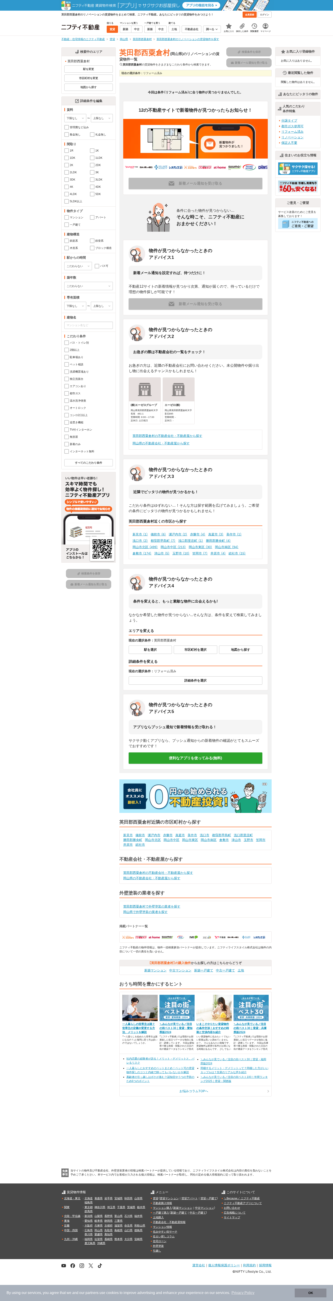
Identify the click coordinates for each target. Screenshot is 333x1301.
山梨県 (98, 1216)
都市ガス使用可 (292, 126)
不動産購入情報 (162, 1203)
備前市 (158, 534)
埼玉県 (111, 1207)
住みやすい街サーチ (165, 1231)
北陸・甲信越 (72, 1216)
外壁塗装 (158, 1246)
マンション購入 (162, 1207)
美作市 (234, 534)
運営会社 (198, 1265)
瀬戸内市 (178, 534)
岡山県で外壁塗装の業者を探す (145, 912)
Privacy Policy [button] (243, 1293)
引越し (157, 1250)
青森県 (98, 1198)
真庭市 (216, 534)
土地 (241, 970)
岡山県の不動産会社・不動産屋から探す (161, 443)
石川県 (128, 1216)
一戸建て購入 (161, 1212)
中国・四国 (71, 1230)
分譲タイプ (289, 120)
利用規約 (249, 1265)
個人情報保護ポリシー (224, 1265)
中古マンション (180, 970)
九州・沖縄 (71, 1239)
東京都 (88, 1207)
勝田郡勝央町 (218, 540)
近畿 (67, 1225)
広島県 (88, 1230)
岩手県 (108, 1198)
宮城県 (118, 1198)
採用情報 (265, 1265)
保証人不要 (289, 143)
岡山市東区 (200, 547)
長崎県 (108, 1239)
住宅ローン (159, 1241)
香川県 (88, 1234)
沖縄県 (101, 1243)
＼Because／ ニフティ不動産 (242, 1198)
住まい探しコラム (164, 1236)
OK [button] (310, 1293)
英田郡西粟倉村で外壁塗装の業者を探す (151, 906)
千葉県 (121, 1207)
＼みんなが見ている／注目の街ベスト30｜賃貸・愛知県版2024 (176, 1028)
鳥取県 (108, 1230)
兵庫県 (98, 1225)
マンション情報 (162, 1227)
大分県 (128, 1239)
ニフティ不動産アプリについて (243, 1203)
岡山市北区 (145, 547)
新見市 (140, 534)
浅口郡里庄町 (190, 540)
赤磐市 (197, 534)
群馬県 (88, 1211)
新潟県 (88, 1216)
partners (92, 1293)
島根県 (118, 1230)
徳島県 (138, 1230)
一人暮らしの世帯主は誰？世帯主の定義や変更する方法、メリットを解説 (138, 1028)
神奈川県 (99, 1207)
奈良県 (128, 1225)
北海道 (88, 1198)
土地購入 (158, 1217)
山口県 (128, 1230)
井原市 (218, 553)
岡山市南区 (227, 547)
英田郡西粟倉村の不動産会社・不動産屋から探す (167, 436)
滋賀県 (118, 1225)
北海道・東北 (72, 1198)
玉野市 (181, 553)
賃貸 (155, 1198)
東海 (67, 1220)
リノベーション (292, 137)
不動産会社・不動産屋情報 (169, 1222)
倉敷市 (142, 553)
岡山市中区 (173, 547)
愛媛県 (98, 1234)
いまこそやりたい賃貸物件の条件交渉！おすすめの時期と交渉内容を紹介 (212, 1028)
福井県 (138, 1216)
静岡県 (108, 1220)
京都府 (108, 1225)
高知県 (108, 1234)
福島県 (88, 1202)
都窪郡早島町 (163, 540)
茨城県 (131, 1207)
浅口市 (140, 540)
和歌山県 (139, 1225)
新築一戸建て (203, 970)
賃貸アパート (189, 1198)
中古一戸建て (225, 970)
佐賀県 (98, 1239)
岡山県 (98, 1230)
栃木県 (141, 1207)
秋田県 (128, 1198)
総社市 (237, 553)
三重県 (118, 1220)
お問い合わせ (232, 1207)
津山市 (162, 553)
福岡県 (88, 1239)
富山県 (118, 1216)
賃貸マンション (169, 1198)
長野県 (108, 1216)
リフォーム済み (292, 131)
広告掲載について (235, 1212)
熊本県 (118, 1239)
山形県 (138, 1198)
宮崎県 (138, 1239)
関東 (67, 1207)
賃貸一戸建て (208, 1198)
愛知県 (88, 1220)
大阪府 (88, 1225)
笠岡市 (200, 553)
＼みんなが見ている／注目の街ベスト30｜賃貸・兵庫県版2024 (250, 1028)
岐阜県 (98, 1220)
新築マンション (155, 970)
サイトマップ (232, 1217)
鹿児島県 (89, 1243)
